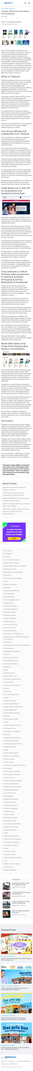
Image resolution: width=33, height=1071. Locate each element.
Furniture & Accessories (12, 685)
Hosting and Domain (11, 719)
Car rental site (9, 594)
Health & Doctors (10, 700)
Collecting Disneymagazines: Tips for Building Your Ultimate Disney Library (15, 1048)
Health (6, 697)
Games (6, 688)
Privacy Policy (5, 1064)
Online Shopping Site (11, 784)
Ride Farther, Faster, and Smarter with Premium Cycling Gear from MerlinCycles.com (16, 511)
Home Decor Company (12, 713)
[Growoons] (7, 3)
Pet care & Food (9, 793)
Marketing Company (11, 741)
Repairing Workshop (11, 799)
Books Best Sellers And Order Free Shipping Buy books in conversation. (14, 346)
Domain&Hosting (10, 630)
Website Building (10, 870)
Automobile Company (11, 563)
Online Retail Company (12, 774)
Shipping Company (11, 805)
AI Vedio (7, 557)
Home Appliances (10, 710)
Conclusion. (7, 420)
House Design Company (12, 725)
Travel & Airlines (9, 851)
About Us (4, 1061)
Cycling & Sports (10, 612)
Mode (6, 750)
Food (6, 670)
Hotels (6, 722)
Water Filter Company (11, 864)
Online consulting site (11, 756)
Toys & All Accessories (11, 842)
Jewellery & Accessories (12, 731)
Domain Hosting (10, 627)
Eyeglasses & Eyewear (12, 651)
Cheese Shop (8, 603)
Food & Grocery (9, 673)
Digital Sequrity (9, 621)
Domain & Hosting (10, 624)
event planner (9, 648)
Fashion (7, 654)
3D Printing (8, 550)
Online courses (9, 759)
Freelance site (9, 682)
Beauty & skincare (10, 569)
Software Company (10, 817)
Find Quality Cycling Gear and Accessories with (21, 893)
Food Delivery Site (10, 676)
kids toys (7, 734)
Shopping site (9, 811)
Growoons (7, 691)
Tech (6, 833)
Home (3, 22)
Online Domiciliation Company (15, 765)
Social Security (9, 814)
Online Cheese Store (11, 753)
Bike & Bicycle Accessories (13, 572)
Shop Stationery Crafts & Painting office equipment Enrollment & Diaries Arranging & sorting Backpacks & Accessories (15, 277)
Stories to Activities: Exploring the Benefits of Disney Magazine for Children (14, 989)
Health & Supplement (11, 704)
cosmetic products (10, 609)
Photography (8, 796)
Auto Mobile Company (12, 560)
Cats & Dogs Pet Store (11, 600)
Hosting (7, 716)
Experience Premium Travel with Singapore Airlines (20, 883)
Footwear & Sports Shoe (12, 679)
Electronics (8, 642)
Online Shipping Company (13, 781)
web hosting (8, 867)
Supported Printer (10, 830)
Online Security (9, 777)
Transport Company (11, 845)
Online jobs (8, 768)
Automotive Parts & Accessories (15, 566)
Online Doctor (9, 762)
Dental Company (10, 615)
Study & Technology (11, 827)
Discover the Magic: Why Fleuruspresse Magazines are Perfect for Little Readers (13, 1018)
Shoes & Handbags (10, 808)
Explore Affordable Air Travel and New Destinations (21, 902)
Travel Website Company (13, 857)
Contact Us (11, 1061)
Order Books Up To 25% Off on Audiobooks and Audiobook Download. (15, 191)
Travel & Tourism (10, 854)
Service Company (10, 802)
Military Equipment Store (13, 744)
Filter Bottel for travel (11, 660)
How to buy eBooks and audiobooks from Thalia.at (15, 132)
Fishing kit (7, 667)
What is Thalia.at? (10, 76)
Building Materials (10, 584)
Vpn (5, 861)
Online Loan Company (12, 771)
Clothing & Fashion (10, 606)
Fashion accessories (11, 657)
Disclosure (14, 1064)
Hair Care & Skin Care (11, 694)
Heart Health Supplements (13, 707)
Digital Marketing (10, 618)
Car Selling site (9, 597)
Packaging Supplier (11, 790)
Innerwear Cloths (10, 728)
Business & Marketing (11, 590)
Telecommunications (11, 836)
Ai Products (8, 554)
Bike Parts (7, 575)
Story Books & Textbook (13, 22)
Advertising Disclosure (24, 1061)
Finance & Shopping (11, 664)
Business (7, 587)
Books (6, 581)
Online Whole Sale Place (12, 787)
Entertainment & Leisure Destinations (17, 645)
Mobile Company (10, 747)
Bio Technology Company (13, 578)
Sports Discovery (10, 821)
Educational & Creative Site (13, 634)
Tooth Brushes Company (12, 839)
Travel (6, 848)
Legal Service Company (12, 737)
